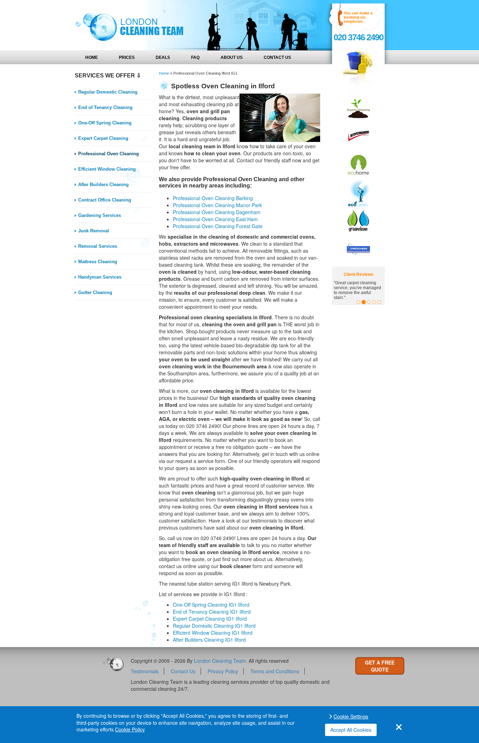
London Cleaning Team (220, 660)
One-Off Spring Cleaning (104, 122)
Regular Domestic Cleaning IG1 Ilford (214, 625)
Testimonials (144, 671)
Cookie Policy (130, 729)
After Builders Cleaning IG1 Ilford (209, 639)
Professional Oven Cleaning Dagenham (217, 212)
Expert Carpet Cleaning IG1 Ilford (210, 618)
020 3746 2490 (358, 37)
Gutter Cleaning (95, 292)
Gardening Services (99, 215)
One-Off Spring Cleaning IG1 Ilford (211, 604)
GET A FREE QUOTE (379, 666)
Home (91, 57)
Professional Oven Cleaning (108, 153)
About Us (232, 57)
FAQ (195, 57)
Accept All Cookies (350, 729)
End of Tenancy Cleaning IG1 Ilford (212, 611)
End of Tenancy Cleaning (105, 107)
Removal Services (97, 246)
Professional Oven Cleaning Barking (213, 198)
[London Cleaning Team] (127, 25)
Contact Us (277, 57)
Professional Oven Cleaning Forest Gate (218, 226)
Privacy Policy (223, 671)
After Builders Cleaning (103, 184)
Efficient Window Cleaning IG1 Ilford (212, 632)
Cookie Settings (350, 716)
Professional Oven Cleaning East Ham (215, 219)
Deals (163, 57)
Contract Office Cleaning (104, 200)
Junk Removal (93, 230)
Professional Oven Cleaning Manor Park (217, 205)
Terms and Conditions (274, 671)
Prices (127, 57)
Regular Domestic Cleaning (107, 92)
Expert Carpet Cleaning (103, 138)
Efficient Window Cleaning (107, 169)
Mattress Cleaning (97, 261)
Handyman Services (99, 277)
